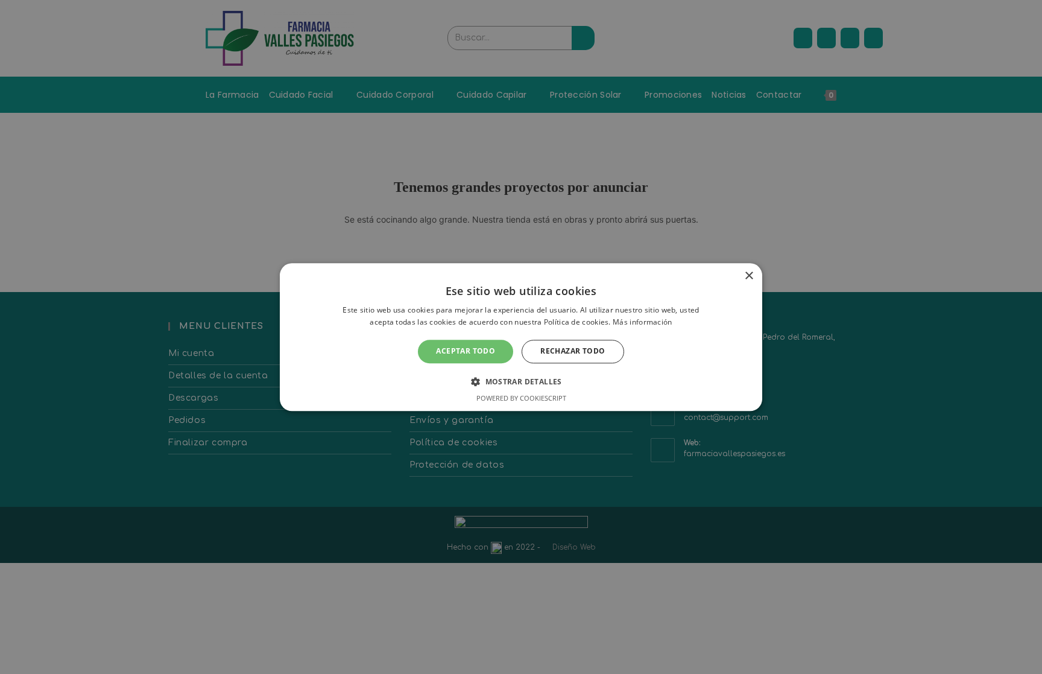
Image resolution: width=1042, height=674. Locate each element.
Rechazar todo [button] (572, 351)
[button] (521, 381)
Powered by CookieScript (521, 397)
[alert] (521, 337)
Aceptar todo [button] (465, 351)
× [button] (748, 276)
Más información (642, 322)
